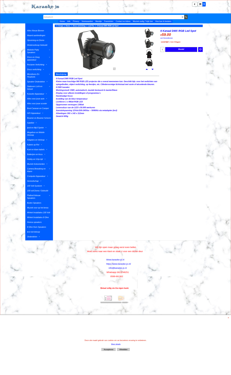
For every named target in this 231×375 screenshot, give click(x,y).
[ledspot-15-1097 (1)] (149, 43)
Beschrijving (61, 74)
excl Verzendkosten (166, 38)
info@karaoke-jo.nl (118, 268)
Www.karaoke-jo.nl (115, 259)
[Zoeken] (186, 17)
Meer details (116, 344)
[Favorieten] (200, 49)
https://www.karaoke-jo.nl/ (118, 264)
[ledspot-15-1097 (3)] (149, 64)
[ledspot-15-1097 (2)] (149, 54)
